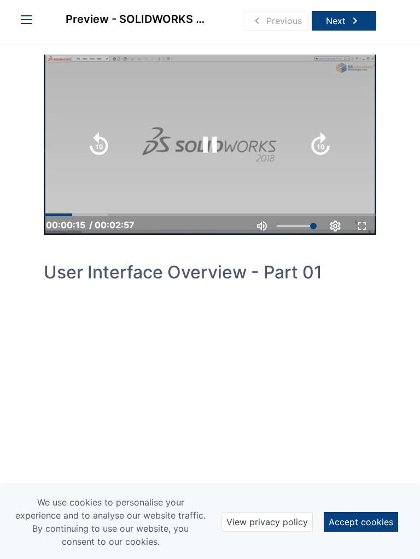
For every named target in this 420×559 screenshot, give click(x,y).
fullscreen (362, 226)
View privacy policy (267, 521)
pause (210, 144)
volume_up (262, 226)
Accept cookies (361, 521)
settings (335, 226)
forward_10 (320, 144)
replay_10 (99, 144)
